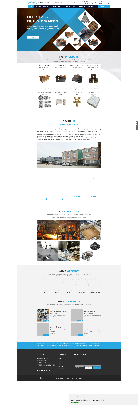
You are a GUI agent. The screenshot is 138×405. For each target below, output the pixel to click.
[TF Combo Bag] (69, 251)
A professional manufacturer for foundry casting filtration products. (44, 191)
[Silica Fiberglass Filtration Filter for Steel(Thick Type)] (93, 78)
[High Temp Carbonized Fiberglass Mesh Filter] (77, 78)
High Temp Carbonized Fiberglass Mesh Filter (81, 65)
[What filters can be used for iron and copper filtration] (43, 315)
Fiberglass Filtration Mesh (42, 6)
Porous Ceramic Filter (56, 346)
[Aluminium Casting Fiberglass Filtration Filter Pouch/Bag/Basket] (44, 78)
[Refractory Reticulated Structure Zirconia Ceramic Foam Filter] (77, 101)
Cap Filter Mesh (61, 65)
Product (60, 360)
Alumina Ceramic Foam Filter (61, 89)
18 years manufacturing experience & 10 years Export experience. (61, 191)
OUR (69, 211)
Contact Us (91, 6)
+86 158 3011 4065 (42, 362)
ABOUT (69, 121)
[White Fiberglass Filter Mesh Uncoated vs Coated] (77, 315)
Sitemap (70, 378)
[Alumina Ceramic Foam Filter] (61, 101)
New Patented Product (77, 182)
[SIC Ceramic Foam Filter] (44, 101)
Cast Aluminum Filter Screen (78, 346)
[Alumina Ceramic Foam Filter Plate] (90, 230)
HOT (69, 56)
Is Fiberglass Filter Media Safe (91, 326)
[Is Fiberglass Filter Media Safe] (77, 329)
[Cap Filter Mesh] (61, 78)
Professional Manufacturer (45, 184)
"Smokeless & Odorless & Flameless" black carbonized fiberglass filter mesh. (77, 188)
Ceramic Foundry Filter (94, 343)
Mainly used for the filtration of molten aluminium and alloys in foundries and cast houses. (61, 91)
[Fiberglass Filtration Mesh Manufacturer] (69, 155)
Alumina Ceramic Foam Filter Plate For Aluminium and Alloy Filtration (93, 91)
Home (31, 6)
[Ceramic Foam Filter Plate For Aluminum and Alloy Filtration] (93, 101)
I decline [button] (76, 402)
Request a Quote (80, 354)
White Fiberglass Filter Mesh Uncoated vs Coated (92, 316)
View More (44, 70)
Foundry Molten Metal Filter (66, 346)
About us (67, 6)
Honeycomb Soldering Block (93, 345)
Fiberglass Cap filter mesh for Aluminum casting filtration (58, 330)
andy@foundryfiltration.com (104, 3)
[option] (69, 29)
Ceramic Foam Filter (57, 6)
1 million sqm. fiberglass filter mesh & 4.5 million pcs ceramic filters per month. (93, 188)
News (74, 6)
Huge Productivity (93, 182)
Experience (61, 184)
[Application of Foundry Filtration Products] (58, 230)
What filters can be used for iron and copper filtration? (57, 316)
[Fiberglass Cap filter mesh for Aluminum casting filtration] (43, 329)
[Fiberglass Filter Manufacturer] (69, 29)
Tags (40, 377)
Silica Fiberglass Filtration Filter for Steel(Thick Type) (100, 65)
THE (69, 301)
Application (82, 6)
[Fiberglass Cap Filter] (90, 251)
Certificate (60, 368)
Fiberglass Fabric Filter (45, 343)
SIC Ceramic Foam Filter (44, 89)
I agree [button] (72, 402)
